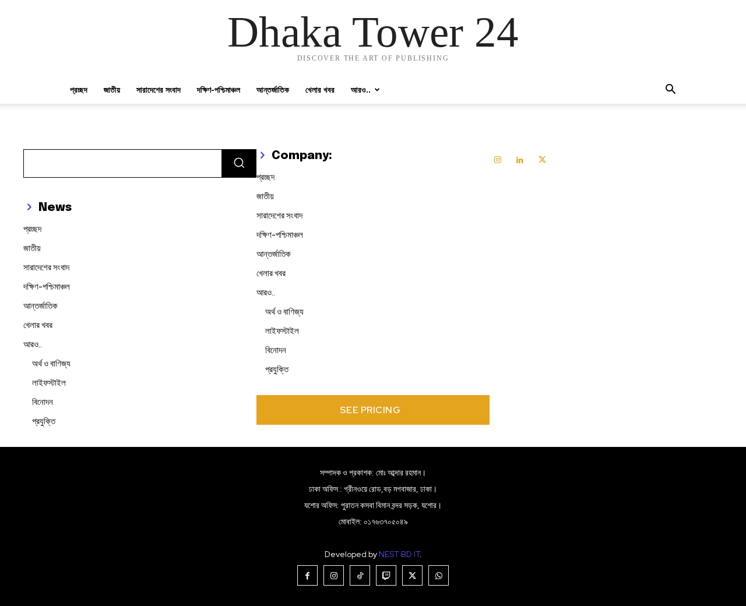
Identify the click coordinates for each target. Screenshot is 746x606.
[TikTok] (360, 575)
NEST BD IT (399, 554)
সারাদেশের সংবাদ (158, 89)
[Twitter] (542, 160)
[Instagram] (498, 160)
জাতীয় (112, 89)
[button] (670, 90)
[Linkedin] (520, 160)
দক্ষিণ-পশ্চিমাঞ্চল (218, 89)
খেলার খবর (320, 89)
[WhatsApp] (438, 575)
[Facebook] (307, 575)
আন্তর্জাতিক (272, 89)
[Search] (238, 163)
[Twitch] (386, 575)
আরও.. (361, 89)
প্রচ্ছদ (78, 89)
